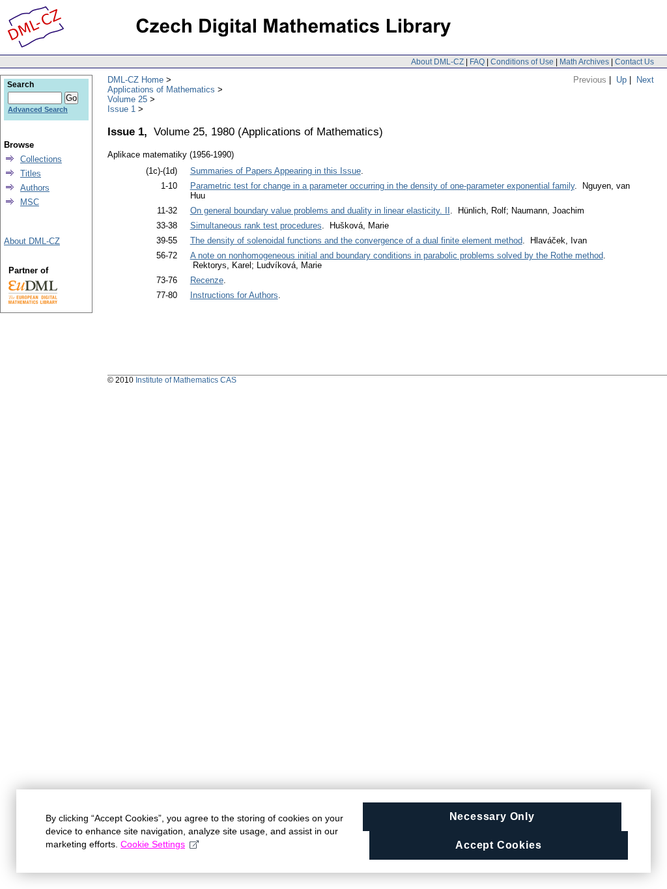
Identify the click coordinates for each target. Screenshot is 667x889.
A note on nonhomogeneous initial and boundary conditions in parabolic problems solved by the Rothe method (396, 255)
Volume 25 (127, 99)
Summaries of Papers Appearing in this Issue (275, 171)
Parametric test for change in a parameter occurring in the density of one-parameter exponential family (382, 186)
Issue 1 (121, 109)
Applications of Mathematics (161, 89)
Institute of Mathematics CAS (185, 380)
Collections (41, 159)
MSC (29, 202)
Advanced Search (38, 109)
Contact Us (634, 61)
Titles (30, 173)
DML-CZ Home (135, 80)
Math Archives (584, 61)
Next (645, 80)
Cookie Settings (153, 844)
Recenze (206, 280)
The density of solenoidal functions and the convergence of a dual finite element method (356, 240)
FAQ (477, 61)
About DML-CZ (437, 61)
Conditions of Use (522, 61)
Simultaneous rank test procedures (256, 225)
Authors (35, 188)
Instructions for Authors (234, 295)
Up (621, 80)
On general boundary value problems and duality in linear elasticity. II (320, 210)
